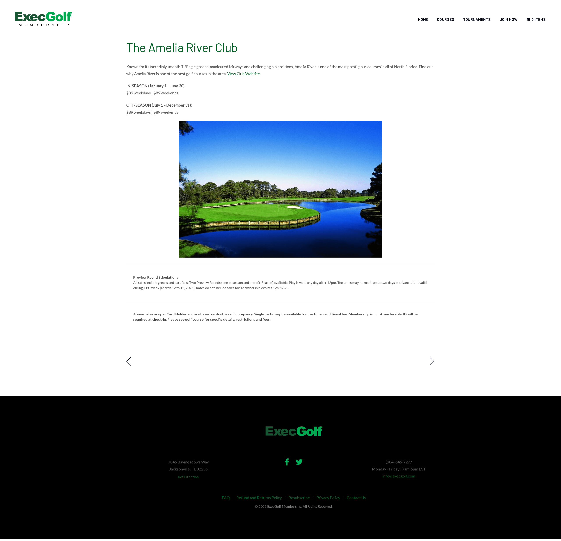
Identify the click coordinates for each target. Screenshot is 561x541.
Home (423, 19)
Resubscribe (299, 497)
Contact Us (356, 497)
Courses (445, 19)
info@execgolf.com (398, 476)
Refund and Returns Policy (259, 497)
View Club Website (243, 73)
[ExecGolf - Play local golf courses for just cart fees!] (43, 19)
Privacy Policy (328, 497)
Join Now (509, 19)
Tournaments (477, 19)
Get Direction (188, 477)
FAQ (226, 497)
